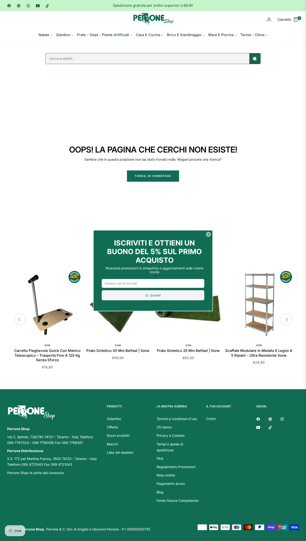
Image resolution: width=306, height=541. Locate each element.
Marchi (112, 444)
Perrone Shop (33, 529)
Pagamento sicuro (171, 483)
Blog (160, 492)
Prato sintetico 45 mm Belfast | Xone (117, 350)
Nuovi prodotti (118, 435)
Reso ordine (166, 475)
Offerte (112, 427)
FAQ (160, 458)
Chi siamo (164, 427)
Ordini (211, 419)
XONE (47, 345)
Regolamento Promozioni (176, 467)
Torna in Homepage (153, 176)
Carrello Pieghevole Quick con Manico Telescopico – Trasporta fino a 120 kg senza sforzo (47, 355)
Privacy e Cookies (171, 435)
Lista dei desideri (120, 452)
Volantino (114, 419)
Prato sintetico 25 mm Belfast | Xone (188, 350)
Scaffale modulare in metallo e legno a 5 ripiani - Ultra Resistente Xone (258, 353)
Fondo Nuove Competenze (177, 500)
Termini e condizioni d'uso (177, 419)
